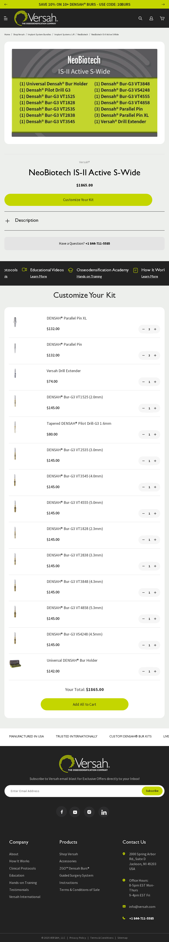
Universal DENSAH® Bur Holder (72, 660)
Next (163, 4)
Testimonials (19, 889)
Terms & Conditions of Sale (79, 889)
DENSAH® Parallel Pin (64, 344)
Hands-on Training (23, 882)
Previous (5, 4)
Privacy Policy (78, 937)
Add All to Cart (84, 704)
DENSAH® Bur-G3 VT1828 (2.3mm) (75, 528)
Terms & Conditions (101, 937)
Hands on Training (89, 277)
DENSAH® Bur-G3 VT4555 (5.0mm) (75, 502)
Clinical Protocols (22, 868)
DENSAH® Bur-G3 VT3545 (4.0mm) (75, 475)
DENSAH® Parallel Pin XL (67, 318)
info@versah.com (142, 906)
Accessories (68, 861)
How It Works (19, 861)
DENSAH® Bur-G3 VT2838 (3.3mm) (75, 555)
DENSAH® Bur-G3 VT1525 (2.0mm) (75, 396)
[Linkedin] (103, 812)
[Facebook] (61, 811)
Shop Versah (68, 854)
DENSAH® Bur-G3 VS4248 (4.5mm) (75, 634)
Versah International (24, 896)
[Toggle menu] (6, 18)
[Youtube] (74, 812)
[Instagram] (89, 812)
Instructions (68, 882)
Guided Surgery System (76, 875)
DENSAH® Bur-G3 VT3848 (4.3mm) (75, 581)
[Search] (140, 18)
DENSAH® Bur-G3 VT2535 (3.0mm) (75, 449)
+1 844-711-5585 (97, 243)
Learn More (38, 277)
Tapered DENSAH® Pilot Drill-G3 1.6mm (79, 423)
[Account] (151, 18)
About (13, 854)
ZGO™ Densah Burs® (74, 868)
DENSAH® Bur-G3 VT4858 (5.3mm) (75, 607)
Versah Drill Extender (64, 370)
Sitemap (123, 937)
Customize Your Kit (78, 199)
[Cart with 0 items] (162, 18)
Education (16, 875)
